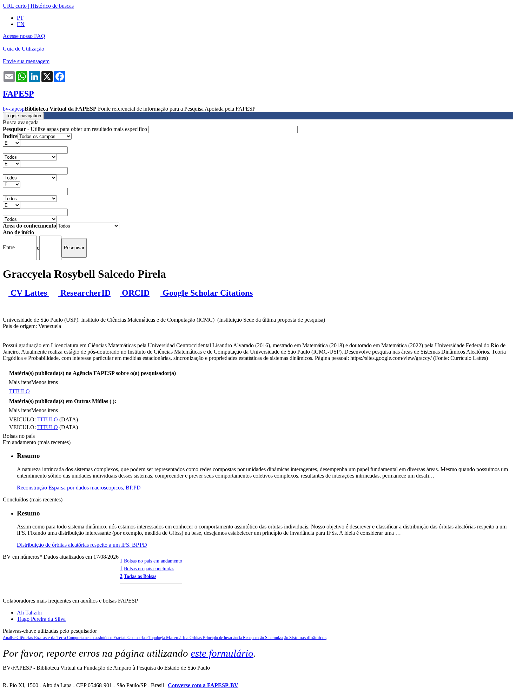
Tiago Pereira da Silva (41, 619)
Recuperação (254, 637)
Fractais (120, 637)
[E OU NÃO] (11, 143)
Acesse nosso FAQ (24, 36)
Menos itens (44, 382)
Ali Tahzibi (29, 613)
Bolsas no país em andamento (153, 561)
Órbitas (196, 637)
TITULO (19, 391)
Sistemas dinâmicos (307, 637)
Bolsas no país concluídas (149, 568)
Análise (9, 637)
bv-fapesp (14, 109)
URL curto (15, 6)
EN (21, 24)
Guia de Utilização (23, 49)
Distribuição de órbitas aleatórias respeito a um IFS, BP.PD (82, 545)
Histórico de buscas (52, 6)
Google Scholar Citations (206, 292)
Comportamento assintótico (90, 637)
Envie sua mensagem (26, 61)
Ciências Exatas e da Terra (41, 637)
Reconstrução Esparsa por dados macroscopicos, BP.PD (79, 488)
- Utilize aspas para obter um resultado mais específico (75, 129)
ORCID (135, 292)
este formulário (222, 653)
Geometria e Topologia (146, 637)
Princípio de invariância (223, 637)
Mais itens (20, 382)
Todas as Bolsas (140, 576)
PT (20, 18)
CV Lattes (28, 292)
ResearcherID (84, 292)
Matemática (178, 637)
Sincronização (277, 637)
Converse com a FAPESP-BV (203, 685)
